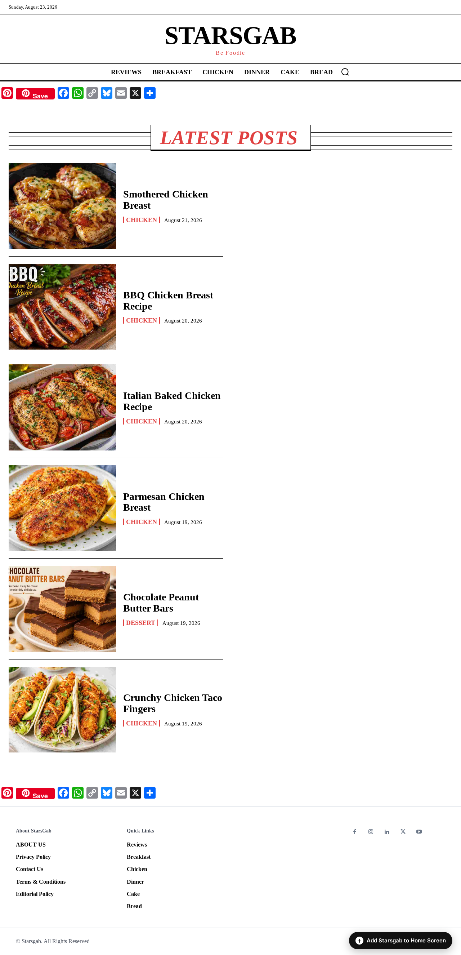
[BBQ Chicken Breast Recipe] (62, 307)
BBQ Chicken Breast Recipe (168, 300)
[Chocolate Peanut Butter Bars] (62, 609)
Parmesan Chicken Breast (164, 502)
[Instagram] (371, 832)
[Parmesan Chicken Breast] (62, 508)
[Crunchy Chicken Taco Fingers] (62, 709)
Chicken (141, 220)
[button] (345, 71)
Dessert (140, 622)
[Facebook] (355, 832)
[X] (403, 832)
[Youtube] (419, 832)
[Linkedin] (387, 832)
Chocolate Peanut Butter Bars (161, 602)
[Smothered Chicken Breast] (62, 206)
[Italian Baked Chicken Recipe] (62, 407)
